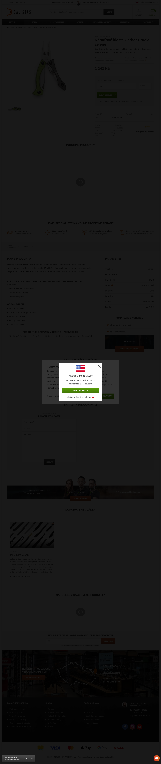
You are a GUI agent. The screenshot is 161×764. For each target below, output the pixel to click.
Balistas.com (86, 383)
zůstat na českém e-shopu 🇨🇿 (80, 397)
